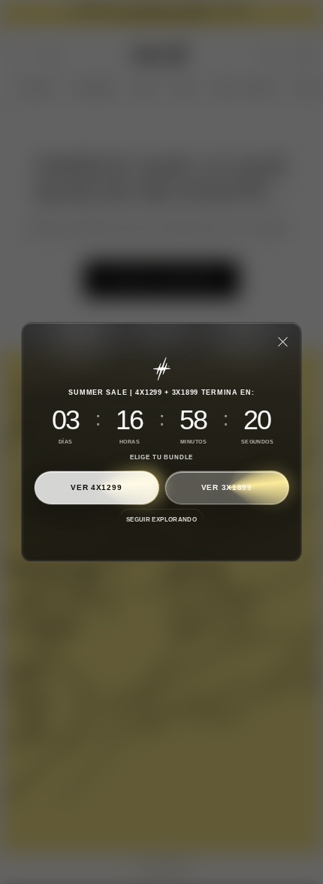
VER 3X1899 (226, 487)
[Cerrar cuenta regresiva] (282, 341)
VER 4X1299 (96, 487)
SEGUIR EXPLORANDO (161, 519)
